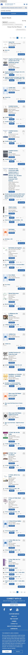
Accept (7, 651)
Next (21, 37)
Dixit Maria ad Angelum (15, 247)
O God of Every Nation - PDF (11, 530)
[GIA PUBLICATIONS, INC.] (1, 4)
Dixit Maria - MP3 (9, 239)
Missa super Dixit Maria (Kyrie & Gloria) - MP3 (14, 404)
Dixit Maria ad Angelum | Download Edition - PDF (14, 265)
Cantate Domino (13, 106)
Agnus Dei (11, 42)
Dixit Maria (11, 229)
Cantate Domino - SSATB (10, 141)
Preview (12, 74)
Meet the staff (14, 618)
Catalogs (3, 1)
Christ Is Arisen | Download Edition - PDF (14, 220)
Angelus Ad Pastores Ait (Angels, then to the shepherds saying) (15, 60)
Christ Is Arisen (12, 207)
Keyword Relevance (8, 24)
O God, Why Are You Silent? (11, 568)
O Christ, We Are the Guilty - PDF (12, 443)
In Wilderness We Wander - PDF (12, 324)
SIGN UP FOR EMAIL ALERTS (14, 626)
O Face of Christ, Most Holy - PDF (12, 511)
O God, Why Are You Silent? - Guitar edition (15, 572)
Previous (14, 37)
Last (24, 37)
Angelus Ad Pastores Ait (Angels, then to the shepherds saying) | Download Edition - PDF (15, 78)
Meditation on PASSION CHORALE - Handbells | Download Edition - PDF (13, 383)
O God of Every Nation (15, 521)
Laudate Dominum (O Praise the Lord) (13, 365)
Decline (18, 651)
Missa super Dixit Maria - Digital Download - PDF (14, 423)
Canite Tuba (12, 87)
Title (5, 22)
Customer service (14, 614)
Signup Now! (14, 605)
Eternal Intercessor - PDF (10, 304)
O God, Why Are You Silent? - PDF (12, 550)
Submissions (14, 628)
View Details (11, 47)
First (10, 37)
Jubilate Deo (12, 334)
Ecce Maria (12, 275)
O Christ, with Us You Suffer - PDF (12, 488)
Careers (14, 621)
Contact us (14, 623)
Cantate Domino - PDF (10, 121)
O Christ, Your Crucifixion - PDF (12, 465)
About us (14, 616)
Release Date (18, 24)
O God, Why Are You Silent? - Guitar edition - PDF (14, 581)
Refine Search (21, 29)
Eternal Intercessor (14, 293)
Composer (11, 22)
